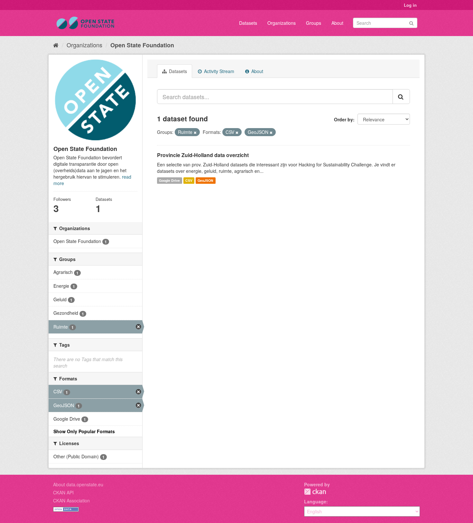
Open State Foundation (142, 45)
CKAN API (63, 492)
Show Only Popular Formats (84, 431)
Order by (343, 119)
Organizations (281, 23)
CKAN (315, 491)
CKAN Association (71, 500)
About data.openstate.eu (78, 484)
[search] (401, 96)
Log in (410, 5)
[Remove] (195, 132)
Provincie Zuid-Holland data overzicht (203, 155)
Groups (313, 23)
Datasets (248, 23)
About (337, 23)
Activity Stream (218, 71)
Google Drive (169, 180)
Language (315, 501)
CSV (188, 180)
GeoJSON (205, 180)
